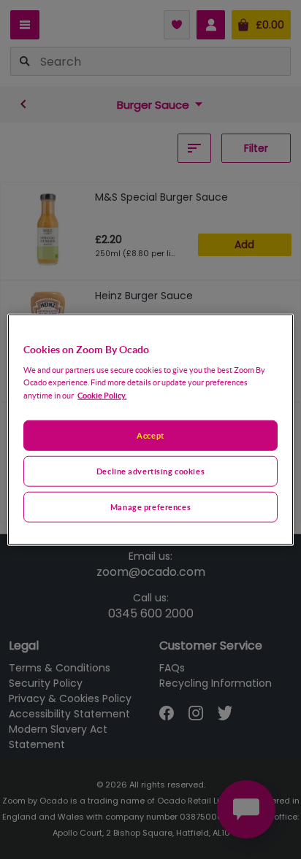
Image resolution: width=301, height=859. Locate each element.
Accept (150, 435)
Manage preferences (150, 507)
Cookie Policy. (101, 395)
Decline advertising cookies (150, 471)
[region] (150, 429)
